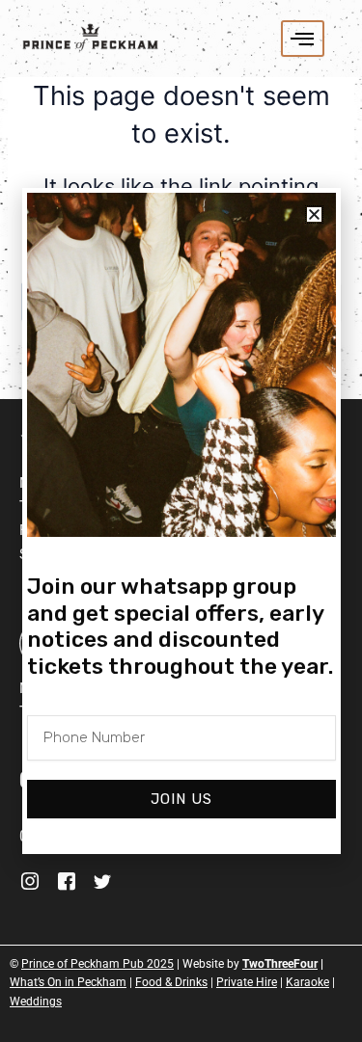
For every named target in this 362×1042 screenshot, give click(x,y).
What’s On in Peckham (68, 982)
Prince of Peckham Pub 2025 (97, 964)
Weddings (36, 1001)
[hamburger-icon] (302, 39)
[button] (314, 214)
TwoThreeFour (280, 964)
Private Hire (246, 982)
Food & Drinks (171, 982)
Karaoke (307, 982)
